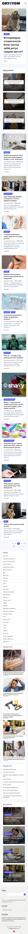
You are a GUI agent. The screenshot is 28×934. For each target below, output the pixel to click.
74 (12, 547)
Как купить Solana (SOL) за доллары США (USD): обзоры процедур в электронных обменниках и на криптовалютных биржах (14, 923)
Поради (6, 275)
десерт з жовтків (7, 788)
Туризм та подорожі (9, 403)
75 (15, 547)
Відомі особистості (7, 573)
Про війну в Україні (7, 617)
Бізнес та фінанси (9, 444)
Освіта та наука (6, 604)
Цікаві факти (6, 645)
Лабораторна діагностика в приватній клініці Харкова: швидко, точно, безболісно (13, 161)
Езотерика (5, 581)
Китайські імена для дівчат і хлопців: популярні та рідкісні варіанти (14, 85)
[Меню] (25, 3)
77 (21, 547)
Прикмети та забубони (8, 615)
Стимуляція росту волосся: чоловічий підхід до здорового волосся (13, 697)
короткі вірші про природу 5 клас (11, 791)
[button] (6, 64)
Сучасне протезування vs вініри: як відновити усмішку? (13, 321)
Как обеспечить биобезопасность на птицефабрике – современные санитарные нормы (14, 43)
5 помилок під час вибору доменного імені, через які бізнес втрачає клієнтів (13, 449)
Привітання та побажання (9, 612)
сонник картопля (7, 783)
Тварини (7, 29)
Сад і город (5, 626)
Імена (4, 587)
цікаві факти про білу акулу (9, 773)
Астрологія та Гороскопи (9, 565)
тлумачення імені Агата (8, 775)
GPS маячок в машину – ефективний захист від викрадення (12, 489)
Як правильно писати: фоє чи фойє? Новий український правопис (14, 105)
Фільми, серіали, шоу (8, 642)
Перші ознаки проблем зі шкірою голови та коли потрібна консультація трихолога (14, 762)
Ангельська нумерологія (9, 562)
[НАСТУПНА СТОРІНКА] (17, 550)
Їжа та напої (6, 592)
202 (14, 549)
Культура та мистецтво (8, 595)
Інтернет (5, 590)
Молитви (5, 601)
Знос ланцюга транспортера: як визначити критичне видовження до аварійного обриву (12, 719)
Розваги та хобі (6, 623)
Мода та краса (8, 197)
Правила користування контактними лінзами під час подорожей (14, 280)
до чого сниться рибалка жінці (10, 794)
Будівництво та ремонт (8, 570)
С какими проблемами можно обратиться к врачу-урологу (13, 240)
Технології (7, 356)
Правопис (5, 609)
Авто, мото (7, 484)
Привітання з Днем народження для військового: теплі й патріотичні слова (14, 124)
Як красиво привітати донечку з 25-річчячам (13, 785)
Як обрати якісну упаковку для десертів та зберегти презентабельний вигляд (13, 677)
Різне (13, 315)
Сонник (5, 628)
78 (24, 547)
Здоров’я (7, 156)
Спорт (4, 631)
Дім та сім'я (5, 579)
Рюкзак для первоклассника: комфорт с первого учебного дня (13, 740)
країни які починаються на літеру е (11, 796)
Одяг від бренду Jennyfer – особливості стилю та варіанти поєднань (13, 202)
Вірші (4, 576)
